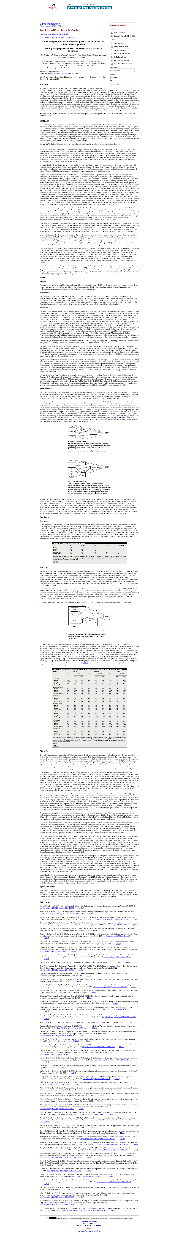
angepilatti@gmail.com (62, 73)
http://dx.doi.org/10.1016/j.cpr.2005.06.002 (72, 1028)
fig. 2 (116, 418)
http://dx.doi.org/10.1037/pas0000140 (89, 1114)
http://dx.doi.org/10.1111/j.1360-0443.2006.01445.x (112, 1060)
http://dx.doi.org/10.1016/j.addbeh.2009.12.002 (57, 908)
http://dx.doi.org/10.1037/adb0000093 (53, 951)
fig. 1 (111, 416)
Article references (120, 50)
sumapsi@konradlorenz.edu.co (89, 1231)
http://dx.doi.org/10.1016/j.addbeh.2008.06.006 (57, 1197)
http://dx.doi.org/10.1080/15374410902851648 (57, 1205)
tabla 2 (85, 663)
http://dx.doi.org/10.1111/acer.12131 (117, 957)
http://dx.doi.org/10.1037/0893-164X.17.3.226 (119, 1017)
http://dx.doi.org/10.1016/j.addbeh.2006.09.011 (85, 1176)
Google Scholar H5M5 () (124, 36)
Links (81, 908)
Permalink (116, 84)
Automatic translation (121, 60)
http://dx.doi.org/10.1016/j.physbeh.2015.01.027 (64, 1171)
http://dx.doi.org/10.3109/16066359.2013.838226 (110, 919)
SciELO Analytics (120, 33)
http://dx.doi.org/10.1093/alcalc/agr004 (117, 936)
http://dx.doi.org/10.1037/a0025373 (116, 925)
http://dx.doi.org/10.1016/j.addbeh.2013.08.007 (57, 1109)
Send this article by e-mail (123, 64)
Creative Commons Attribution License (121, 1218)
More (115, 78)
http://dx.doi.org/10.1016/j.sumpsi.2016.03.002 (57, 37)
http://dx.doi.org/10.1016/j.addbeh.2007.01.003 (110, 987)
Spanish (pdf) (118, 43)
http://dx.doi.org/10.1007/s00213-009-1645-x (98, 1047)
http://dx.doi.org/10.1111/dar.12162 (56, 1084)
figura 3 (44, 602)
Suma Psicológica (50, 23)
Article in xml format (121, 47)
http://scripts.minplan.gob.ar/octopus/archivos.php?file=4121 (61, 1157)
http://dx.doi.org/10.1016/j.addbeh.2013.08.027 (111, 1144)
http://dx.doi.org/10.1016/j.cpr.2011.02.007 (66, 1041)
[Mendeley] (111, 78)
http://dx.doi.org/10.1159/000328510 (96, 1079)
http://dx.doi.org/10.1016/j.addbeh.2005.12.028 (57, 1036)
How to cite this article (122, 54)
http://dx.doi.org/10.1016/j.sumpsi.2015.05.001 (113, 1009)
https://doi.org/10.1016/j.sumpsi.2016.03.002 (54, 34)
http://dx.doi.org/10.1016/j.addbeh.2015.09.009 (57, 970)
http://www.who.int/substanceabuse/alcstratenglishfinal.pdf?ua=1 (82, 1210)
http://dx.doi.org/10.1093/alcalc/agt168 (54, 1054)
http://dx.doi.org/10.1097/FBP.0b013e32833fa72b (110, 1150)
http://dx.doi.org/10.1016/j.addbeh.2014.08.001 (114, 1182)
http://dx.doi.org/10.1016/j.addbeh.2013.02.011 (97, 1139)
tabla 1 (76, 538)
